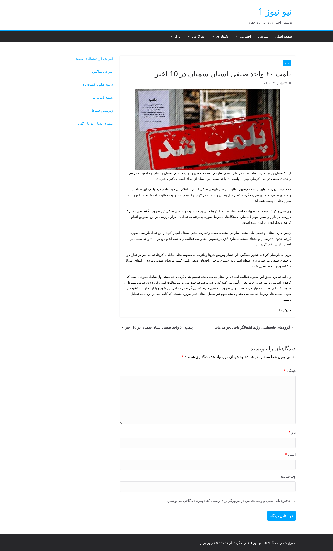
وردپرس (204, 543)
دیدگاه (290, 370)
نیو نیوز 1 (275, 11)
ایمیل (290, 454)
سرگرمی (198, 36)
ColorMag (221, 543)
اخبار (287, 63)
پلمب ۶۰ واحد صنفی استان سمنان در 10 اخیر (159, 327)
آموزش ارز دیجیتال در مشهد (94, 58)
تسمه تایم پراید (103, 97)
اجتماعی (245, 36)
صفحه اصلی (283, 36)
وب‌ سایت (288, 476)
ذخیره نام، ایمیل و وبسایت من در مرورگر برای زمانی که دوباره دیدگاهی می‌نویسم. (228, 500)
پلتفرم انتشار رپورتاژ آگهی (95, 123)
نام (292, 432)
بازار (177, 36)
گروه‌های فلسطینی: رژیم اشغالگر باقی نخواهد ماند (252, 327)
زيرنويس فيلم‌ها (102, 110)
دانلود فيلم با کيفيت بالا (98, 84)
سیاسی (263, 36)
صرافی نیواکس (102, 71)
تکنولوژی (222, 36)
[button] (237, 36)
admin (267, 83)
